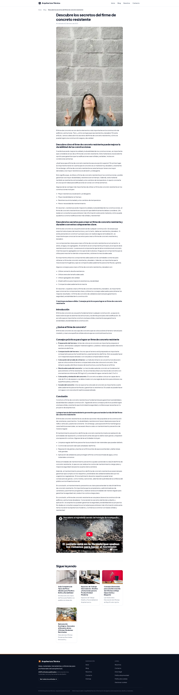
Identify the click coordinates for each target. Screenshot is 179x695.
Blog (119, 3)
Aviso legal (118, 672)
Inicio (113, 3)
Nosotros (126, 3)
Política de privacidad (122, 675)
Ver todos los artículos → (48, 679)
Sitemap (88, 679)
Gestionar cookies (121, 682)
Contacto (136, 3)
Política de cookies (121, 679)
